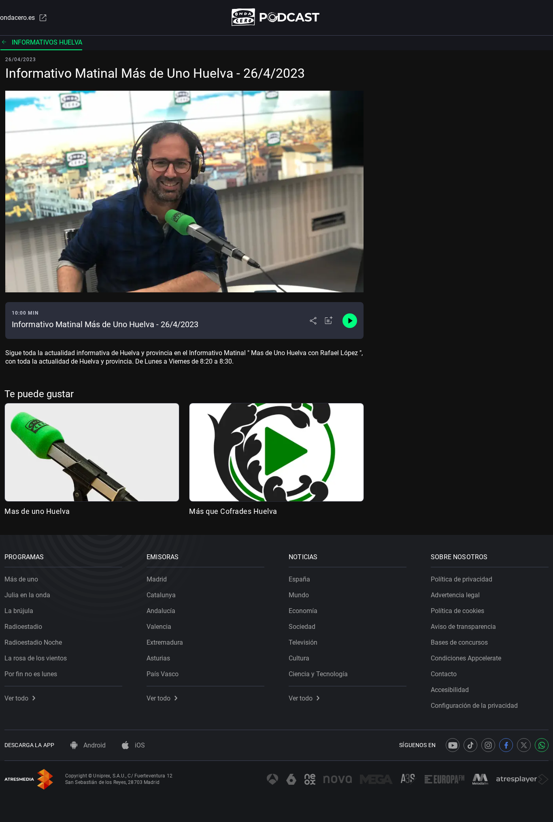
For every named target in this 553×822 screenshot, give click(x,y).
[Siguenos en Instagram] (488, 745)
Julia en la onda (27, 595)
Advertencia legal (455, 595)
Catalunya (161, 595)
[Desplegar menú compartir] (313, 321)
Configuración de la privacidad (474, 705)
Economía (303, 611)
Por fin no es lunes (30, 674)
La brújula (18, 611)
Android (94, 745)
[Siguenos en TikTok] (470, 745)
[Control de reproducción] (349, 320)
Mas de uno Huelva (37, 511)
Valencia (159, 626)
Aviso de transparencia (463, 626)
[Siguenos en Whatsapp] (542, 745)
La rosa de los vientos (35, 658)
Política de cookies (457, 611)
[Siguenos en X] (524, 745)
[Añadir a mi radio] (328, 321)
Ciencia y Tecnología (318, 674)
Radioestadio (23, 626)
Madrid (157, 579)
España (299, 579)
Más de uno (21, 579)
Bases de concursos (459, 642)
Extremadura (165, 642)
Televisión (303, 642)
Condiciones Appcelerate (466, 658)
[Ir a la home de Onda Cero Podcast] (276, 17)
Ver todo (16, 698)
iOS (139, 745)
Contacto (444, 674)
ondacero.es (17, 17)
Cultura (299, 658)
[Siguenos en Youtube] (452, 745)
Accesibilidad (450, 690)
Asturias (158, 658)
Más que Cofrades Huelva (233, 511)
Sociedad (302, 626)
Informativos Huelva (47, 42)
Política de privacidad (461, 579)
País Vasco (163, 674)
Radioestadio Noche (33, 642)
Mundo (299, 595)
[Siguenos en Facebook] (506, 745)
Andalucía (161, 611)
